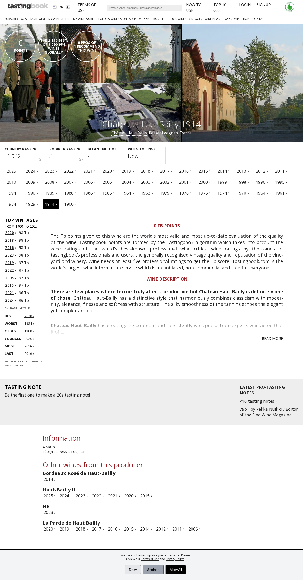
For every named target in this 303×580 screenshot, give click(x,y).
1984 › (128, 193)
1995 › (281, 182)
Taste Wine (37, 19)
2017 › (166, 171)
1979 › (166, 193)
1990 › (32, 193)
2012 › (262, 171)
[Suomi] (68, 7)
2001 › (185, 182)
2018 (9, 240)
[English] (55, 7)
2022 (9, 270)
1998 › (243, 182)
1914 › (51, 204)
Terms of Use (150, 559)
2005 (9, 278)
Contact (259, 19)
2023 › (51, 171)
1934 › (12, 204)
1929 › (32, 204)
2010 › (12, 182)
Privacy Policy (175, 559)
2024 (9, 300)
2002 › (166, 182)
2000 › (204, 182)
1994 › (12, 193)
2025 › (12, 171)
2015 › (204, 171)
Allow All (176, 569)
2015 (9, 285)
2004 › (128, 182)
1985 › (108, 193)
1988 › (70, 193)
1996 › (262, 182)
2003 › (147, 182)
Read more (272, 338)
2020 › (108, 171)
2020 (9, 232)
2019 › (128, 171)
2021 (9, 292)
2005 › (108, 182)
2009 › (32, 182)
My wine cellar (59, 19)
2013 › (243, 171)
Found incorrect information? (23, 363)
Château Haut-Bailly (129, 132)
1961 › (281, 193)
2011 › (281, 171)
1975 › (204, 193)
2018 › (147, 171)
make (46, 395)
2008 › (51, 182)
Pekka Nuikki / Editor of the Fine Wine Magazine (269, 412)
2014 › (223, 171)
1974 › (223, 193)
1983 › (147, 193)
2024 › (32, 171)
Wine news (212, 19)
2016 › (185, 171)
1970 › (243, 193)
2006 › (89, 182)
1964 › (262, 193)
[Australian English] (61, 7)
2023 (9, 255)
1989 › (51, 193)
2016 (9, 247)
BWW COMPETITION (236, 19)
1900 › (70, 204)
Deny (133, 569)
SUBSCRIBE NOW (16, 19)
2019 (9, 262)
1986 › (89, 193)
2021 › (89, 171)
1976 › (185, 193)
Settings (153, 569)
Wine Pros (151, 19)
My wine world (84, 19)
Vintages (195, 19)
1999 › (223, 182)
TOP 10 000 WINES (174, 19)
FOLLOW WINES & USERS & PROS (119, 19)
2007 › (70, 182)
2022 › (70, 171)
